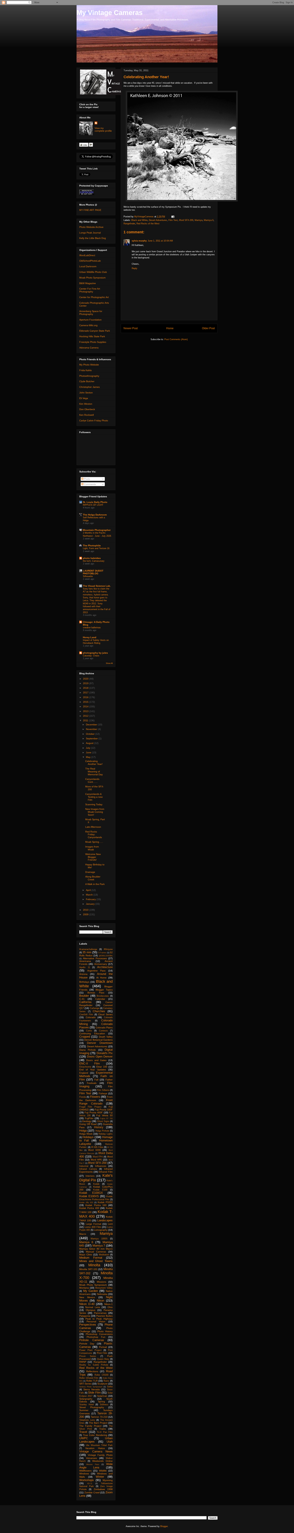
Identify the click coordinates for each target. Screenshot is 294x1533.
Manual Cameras (96, 1251)
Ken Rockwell (86, 415)
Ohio (110, 1307)
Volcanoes (91, 1458)
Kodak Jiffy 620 (86, 1202)
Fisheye (103, 1093)
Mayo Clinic (85, 1254)
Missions (101, 1281)
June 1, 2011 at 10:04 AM (160, 240)
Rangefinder (129, 223)
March (89, 894)
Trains (102, 1428)
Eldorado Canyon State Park (94, 330)
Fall (96, 1079)
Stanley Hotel (86, 1404)
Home (170, 328)
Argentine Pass (96, 970)
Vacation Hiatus (95, 1448)
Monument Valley (104, 1288)
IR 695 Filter (97, 1147)
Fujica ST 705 (106, 1118)
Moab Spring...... (94, 842)
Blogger (164, 1526)
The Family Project (90, 1426)
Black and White (139, 220)
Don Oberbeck (87, 409)
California (85, 1002)
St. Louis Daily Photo (95, 502)
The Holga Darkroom (95, 514)
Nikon (100, 1300)
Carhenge (94, 1008)
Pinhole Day (86, 1343)
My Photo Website (89, 364)
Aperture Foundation (90, 319)
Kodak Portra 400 (89, 1208)
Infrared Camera (88, 1169)
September (92, 738)
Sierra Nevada (91, 1389)
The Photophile (92, 545)
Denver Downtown (100, 1043)
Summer (83, 1410)
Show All (109, 663)
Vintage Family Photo (100, 1455)
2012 (86, 715)
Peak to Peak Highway (99, 1318)
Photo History (105, 1331)
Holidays (88, 1137)
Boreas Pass (95, 992)
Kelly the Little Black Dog (92, 238)
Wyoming (108, 1480)
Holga (83, 1130)
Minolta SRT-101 (88, 1269)
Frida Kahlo (85, 370)
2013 (86, 711)
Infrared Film (106, 1171)
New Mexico (87, 1297)
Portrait (103, 1347)
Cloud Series (105, 1014)
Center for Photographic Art (94, 297)
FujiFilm (89, 1118)
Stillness (104, 1404)
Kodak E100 (100, 1190)
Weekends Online (102, 1461)
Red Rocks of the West (147, 223)
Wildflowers (85, 1470)
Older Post (208, 328)
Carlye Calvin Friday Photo (93, 420)
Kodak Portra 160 (96, 1205)
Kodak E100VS (89, 1196)
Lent (110, 1224)
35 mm (87, 952)
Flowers (95, 1096)
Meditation (104, 1255)
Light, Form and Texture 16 (96, 548)
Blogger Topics (104, 989)
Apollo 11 (84, 967)
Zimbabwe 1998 (103, 1489)
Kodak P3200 (105, 1202)
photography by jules (95, 652)
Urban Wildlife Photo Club (93, 272)
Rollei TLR (92, 1380)
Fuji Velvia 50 (104, 1115)
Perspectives (87, 1324)
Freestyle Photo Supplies (92, 342)
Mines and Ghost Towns (96, 1261)
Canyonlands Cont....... (92, 780)
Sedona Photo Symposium (90, 1387)
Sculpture (102, 1383)
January (90, 903)
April (88, 890)
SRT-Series (85, 1383)
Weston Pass (92, 1464)
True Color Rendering (95, 1435)
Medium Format (90, 1257)
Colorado (91, 1017)
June (89, 752)
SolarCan (102, 1396)
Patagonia (84, 1315)
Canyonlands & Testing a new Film (94, 797)
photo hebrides (92, 558)
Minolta (94, 1265)
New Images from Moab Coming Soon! (94, 812)
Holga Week (86, 1133)
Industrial (83, 1166)
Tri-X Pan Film (105, 1432)
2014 (86, 706)
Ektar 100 (101, 1066)
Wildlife (103, 1470)
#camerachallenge (88, 949)
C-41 (82, 999)
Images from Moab (92, 848)
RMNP (82, 1361)
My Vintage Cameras (110, 12)
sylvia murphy (139, 240)
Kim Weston (85, 403)
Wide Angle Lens (96, 1465)
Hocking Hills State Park (92, 336)
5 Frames (102, 953)
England (83, 1072)
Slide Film (94, 1392)
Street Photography (91, 1407)
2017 (86, 692)
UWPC (83, 1438)
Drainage (90, 872)
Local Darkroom (87, 266)
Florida (82, 1097)
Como (89, 1031)
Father (109, 1079)
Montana (84, 1287)
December (92, 724)
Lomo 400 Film (93, 1227)
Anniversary (100, 964)
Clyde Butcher (86, 381)
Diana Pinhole (87, 1049)
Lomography (101, 1229)
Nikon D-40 (86, 1304)
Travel (83, 1432)
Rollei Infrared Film (88, 1378)
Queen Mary (103, 1359)
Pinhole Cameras (91, 1340)
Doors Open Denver (100, 1056)
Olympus (90, 1310)
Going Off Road (88, 1124)
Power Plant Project (90, 1350)
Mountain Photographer (97, 530)
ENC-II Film (89, 1063)
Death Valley (106, 1036)
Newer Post (131, 328)
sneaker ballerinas (92, 627)
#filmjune (108, 949)
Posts (86, 479)
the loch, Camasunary (93, 561)
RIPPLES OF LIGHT (93, 505)
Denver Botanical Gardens (98, 1039)
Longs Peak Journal (90, 232)
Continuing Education (92, 1033)
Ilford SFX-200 (186, 220)
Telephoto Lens (87, 1420)
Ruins (106, 1381)
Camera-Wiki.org (88, 325)
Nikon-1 (108, 1304)
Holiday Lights (106, 1134)
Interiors (90, 1175)
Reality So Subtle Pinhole (93, 1365)
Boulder (84, 995)
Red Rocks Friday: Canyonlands (93, 834)
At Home (101, 977)
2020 (86, 678)
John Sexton (86, 392)
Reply (134, 268)
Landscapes (105, 1220)
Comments (89, 484)
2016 (86, 697)
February (91, 899)
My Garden (90, 1291)
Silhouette (88, 576)
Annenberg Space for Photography (90, 312)
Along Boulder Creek (92, 878)
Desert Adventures (158, 220)
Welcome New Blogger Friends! (93, 857)
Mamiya (198, 220)
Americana (85, 961)
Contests (103, 1031)
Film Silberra (103, 1090)
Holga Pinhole (102, 1131)
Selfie (110, 1387)
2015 (86, 702)
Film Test (173, 220)
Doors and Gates (96, 1060)
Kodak (96, 1184)
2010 (86, 909)
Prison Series (87, 1356)
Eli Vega (83, 398)
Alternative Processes (95, 958)
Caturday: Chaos (91, 655)
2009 (86, 914)
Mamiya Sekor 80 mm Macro (96, 1248)
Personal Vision (96, 1321)
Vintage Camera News (96, 1451)
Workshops (86, 1480)
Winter (100, 1476)
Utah (110, 1441)
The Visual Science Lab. (97, 586)
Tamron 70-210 (99, 1416)
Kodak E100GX (91, 1192)
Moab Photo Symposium (92, 277)
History (98, 1127)
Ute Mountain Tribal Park (99, 1445)
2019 (86, 683)
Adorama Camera (89, 347)
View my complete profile (103, 129)
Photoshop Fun (96, 1337)
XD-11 (89, 1483)
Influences (100, 1166)
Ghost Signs (103, 1121)
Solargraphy (85, 1398)
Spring (101, 1401)
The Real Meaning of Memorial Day (94, 771)
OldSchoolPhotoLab (90, 260)
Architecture (105, 967)
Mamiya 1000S (99, 1239)
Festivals (91, 1083)
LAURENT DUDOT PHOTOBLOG (93, 572)
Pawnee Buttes (104, 1315)
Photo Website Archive (91, 227)
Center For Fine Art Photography (89, 290)
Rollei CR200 (101, 1375)
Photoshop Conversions (99, 1334)
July (88, 747)
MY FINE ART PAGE (90, 210)
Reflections (92, 1371)
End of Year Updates (92, 1069)
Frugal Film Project (90, 1107)
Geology (86, 1121)
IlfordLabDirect (87, 255)
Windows (84, 1473)
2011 (86, 720)
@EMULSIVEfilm (106, 956)
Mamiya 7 (99, 1245)
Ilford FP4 (98, 1157)
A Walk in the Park (95, 884)
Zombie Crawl (92, 1492)
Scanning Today (93, 804)
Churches (99, 1011)
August (90, 743)
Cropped (84, 1036)
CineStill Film (86, 1014)
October (90, 734)
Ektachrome (85, 1067)
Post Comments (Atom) (176, 339)
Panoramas (100, 1313)
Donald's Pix (105, 1053)
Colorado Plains (104, 1027)
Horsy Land (89, 637)
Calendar (100, 999)
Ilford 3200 (94, 1150)
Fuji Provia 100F (104, 1109)
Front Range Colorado (96, 1102)
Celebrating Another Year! (94, 762)
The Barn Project (98, 1422)
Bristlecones (103, 996)
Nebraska (102, 1294)
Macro (82, 1234)
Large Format (93, 1224)
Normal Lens (92, 1307)
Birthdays (84, 982)
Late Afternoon (93, 827)
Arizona (83, 974)
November (92, 729)
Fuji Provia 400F (94, 1112)
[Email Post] (172, 216)
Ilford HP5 (96, 1159)
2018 (86, 688)
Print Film (102, 1353)
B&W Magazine (87, 283)
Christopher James (89, 387)
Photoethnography (89, 376)
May (88, 757)
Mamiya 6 (209, 220)
